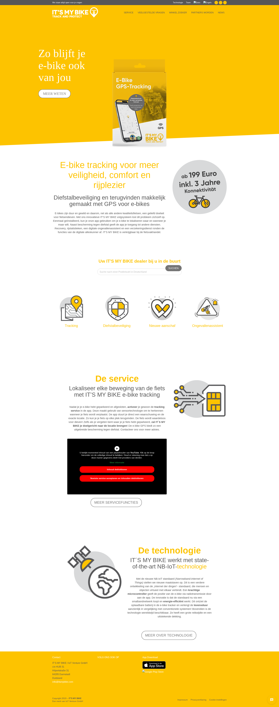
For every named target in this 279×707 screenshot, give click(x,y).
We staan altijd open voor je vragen (67, 2)
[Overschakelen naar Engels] (207, 2)
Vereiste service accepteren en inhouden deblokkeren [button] (117, 478)
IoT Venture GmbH (74, 701)
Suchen (173, 268)
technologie (192, 566)
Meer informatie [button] (117, 462)
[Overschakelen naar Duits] (197, 2)
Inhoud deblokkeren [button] (117, 469)
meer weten (54, 94)
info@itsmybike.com (62, 682)
